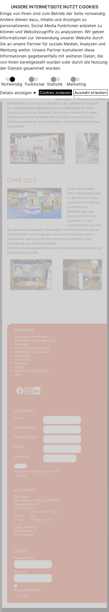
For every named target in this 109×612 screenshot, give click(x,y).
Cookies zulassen (55, 92)
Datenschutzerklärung (93, 99)
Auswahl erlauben (91, 92)
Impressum (63, 99)
